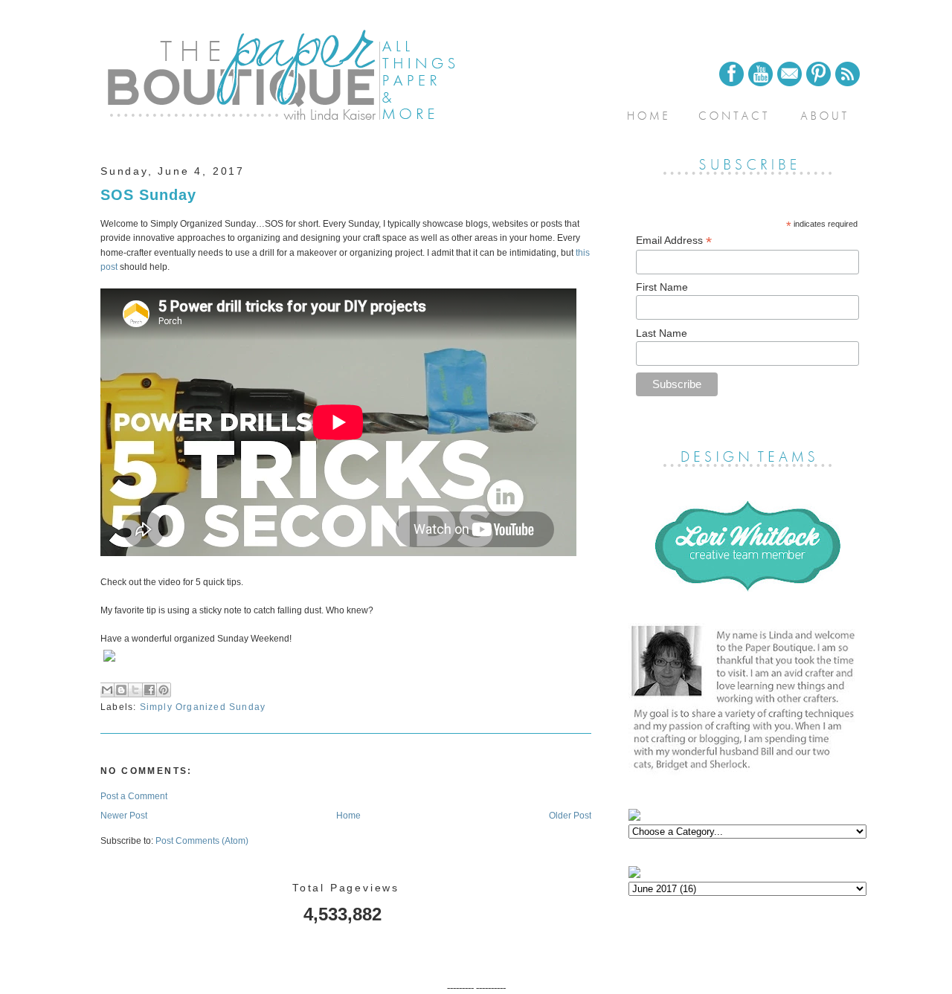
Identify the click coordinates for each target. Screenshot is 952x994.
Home (348, 815)
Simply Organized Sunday (203, 707)
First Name (662, 287)
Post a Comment (133, 796)
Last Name (661, 333)
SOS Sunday (148, 195)
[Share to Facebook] (149, 689)
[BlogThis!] (121, 689)
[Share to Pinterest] (163, 689)
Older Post (570, 815)
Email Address (674, 240)
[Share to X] (135, 689)
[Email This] (107, 689)
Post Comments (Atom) (201, 841)
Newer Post (123, 815)
